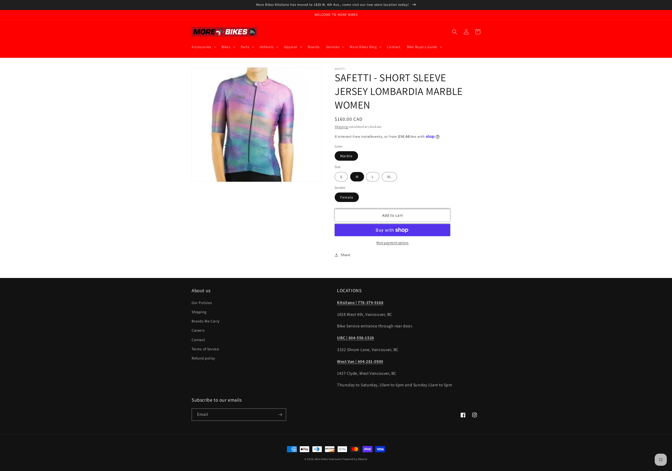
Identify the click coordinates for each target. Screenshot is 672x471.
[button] (203, 46)
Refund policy (203, 358)
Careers (198, 330)
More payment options (392, 243)
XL (389, 176)
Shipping (341, 127)
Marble (346, 156)
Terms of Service (205, 349)
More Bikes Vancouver (328, 459)
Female (346, 197)
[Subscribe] (280, 414)
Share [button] (345, 254)
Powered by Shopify (355, 459)
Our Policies (202, 302)
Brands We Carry (205, 321)
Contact (198, 339)
